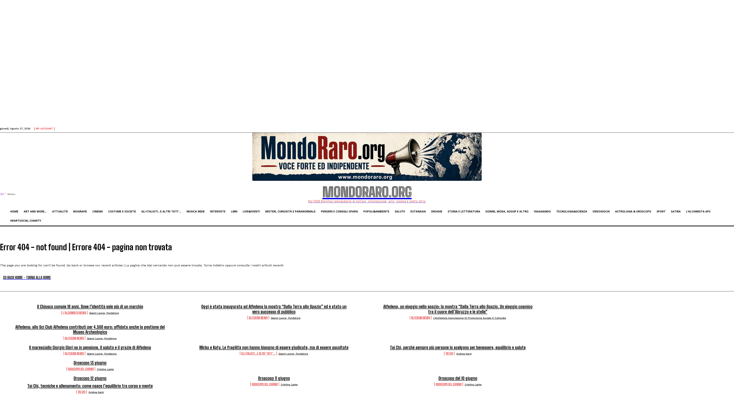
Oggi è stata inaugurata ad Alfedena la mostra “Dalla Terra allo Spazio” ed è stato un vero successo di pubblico (274, 309)
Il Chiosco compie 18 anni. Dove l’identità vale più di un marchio (90, 306)
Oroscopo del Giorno (81, 369)
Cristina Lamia (105, 369)
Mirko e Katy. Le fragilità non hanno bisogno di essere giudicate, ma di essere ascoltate (273, 347)
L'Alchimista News (74, 313)
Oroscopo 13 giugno (90, 362)
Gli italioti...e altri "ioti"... (258, 353)
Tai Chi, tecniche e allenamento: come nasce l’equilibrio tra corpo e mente (90, 386)
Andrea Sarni (464, 353)
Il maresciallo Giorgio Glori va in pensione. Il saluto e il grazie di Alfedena (90, 347)
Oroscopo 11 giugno (274, 378)
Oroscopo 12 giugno (90, 378)
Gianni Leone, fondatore (104, 313)
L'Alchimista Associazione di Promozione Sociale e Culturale (469, 318)
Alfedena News (258, 318)
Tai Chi (449, 353)
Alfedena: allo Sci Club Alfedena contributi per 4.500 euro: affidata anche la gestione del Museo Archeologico (90, 329)
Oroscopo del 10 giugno (457, 378)
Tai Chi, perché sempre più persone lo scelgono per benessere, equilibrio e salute (458, 347)
